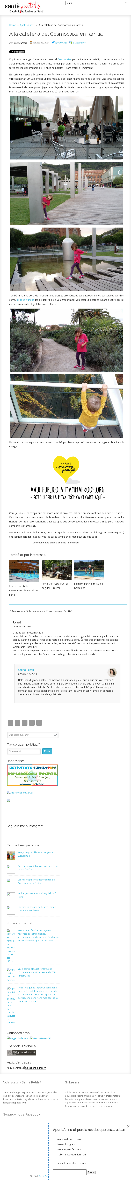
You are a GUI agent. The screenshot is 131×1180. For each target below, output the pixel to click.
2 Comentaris (79, 42)
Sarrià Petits (20, 42)
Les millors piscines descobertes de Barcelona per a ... (23, 590)
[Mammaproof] (40, 1038)
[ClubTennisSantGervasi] (20, 792)
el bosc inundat (25, 299)
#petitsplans (26, 25)
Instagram (10, 723)
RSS (39, 723)
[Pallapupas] (18, 1038)
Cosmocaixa (64, 59)
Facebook (24, 723)
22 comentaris (38, 998)
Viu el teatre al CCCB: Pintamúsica (35, 968)
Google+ (32, 723)
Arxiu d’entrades (15, 1067)
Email (17, 723)
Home (12, 25)
